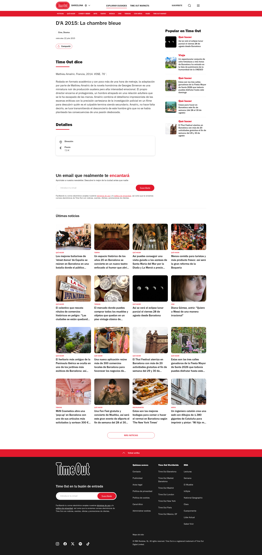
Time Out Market (159, 14)
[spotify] (80, 543)
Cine (119, 14)
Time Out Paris (165, 508)
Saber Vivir (189, 524)
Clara (186, 505)
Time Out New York (167, 501)
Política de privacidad (142, 491)
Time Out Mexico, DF (167, 514)
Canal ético (138, 505)
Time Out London (166, 495)
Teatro (103, 14)
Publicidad (137, 478)
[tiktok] (88, 543)
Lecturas (188, 472)
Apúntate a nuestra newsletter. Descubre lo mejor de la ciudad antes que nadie (92, 181)
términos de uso (103, 196)
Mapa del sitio (138, 535)
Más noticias (131, 436)
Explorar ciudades (116, 6)
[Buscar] (189, 5)
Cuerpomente (190, 511)
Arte (95, 14)
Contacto (137, 472)
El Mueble (188, 485)
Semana (187, 478)
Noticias (60, 14)
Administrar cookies (142, 511)
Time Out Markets (139, 6)
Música (112, 14)
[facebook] (65, 543)
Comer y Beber (84, 14)
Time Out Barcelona (167, 472)
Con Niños (138, 14)
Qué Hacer (71, 14)
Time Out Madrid (166, 488)
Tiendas (128, 14)
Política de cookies (141, 498)
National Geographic (193, 498)
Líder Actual (189, 518)
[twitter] (72, 543)
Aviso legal (137, 485)
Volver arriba (134, 453)
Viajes (147, 14)
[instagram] (57, 543)
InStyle (187, 491)
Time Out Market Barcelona (166, 480)
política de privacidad (122, 196)
